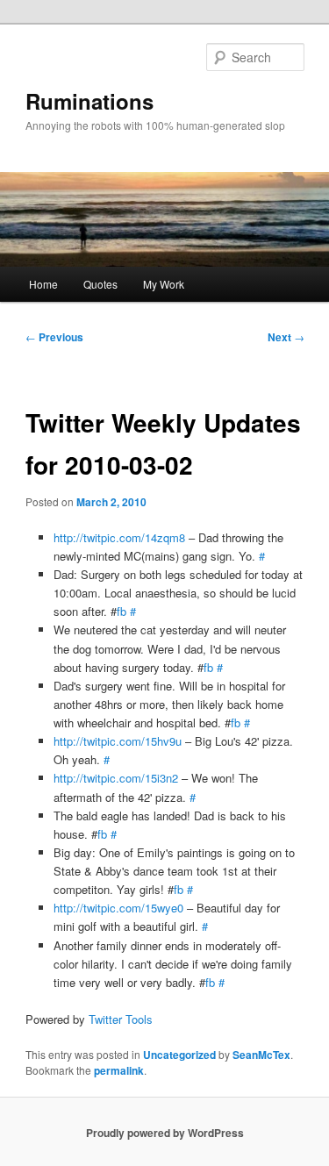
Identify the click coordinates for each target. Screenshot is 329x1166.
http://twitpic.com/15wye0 (118, 907)
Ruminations (89, 101)
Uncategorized (179, 1054)
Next (286, 337)
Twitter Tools (121, 1019)
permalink (119, 1070)
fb (121, 611)
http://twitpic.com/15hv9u (118, 741)
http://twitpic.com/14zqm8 (119, 537)
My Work (163, 283)
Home (43, 283)
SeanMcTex (261, 1054)
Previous (54, 337)
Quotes (100, 283)
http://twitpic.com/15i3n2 (116, 777)
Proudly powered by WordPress (165, 1133)
